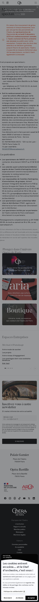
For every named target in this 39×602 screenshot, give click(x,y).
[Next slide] (35, 368)
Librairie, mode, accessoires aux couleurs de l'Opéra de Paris (19, 319)
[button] (5, 368)
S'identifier (19, 14)
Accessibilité (19, 547)
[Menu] (35, 2)
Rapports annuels (19, 527)
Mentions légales (19, 535)
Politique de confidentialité (13, 591)
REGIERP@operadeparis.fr (13, 149)
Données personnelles (19, 544)
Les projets (6, 352)
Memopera (19, 532)
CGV (19, 550)
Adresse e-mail (8, 417)
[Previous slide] (30, 368)
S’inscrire (19, 441)
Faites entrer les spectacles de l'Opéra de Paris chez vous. (19, 269)
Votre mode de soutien (11, 349)
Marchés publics (19, 529)
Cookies (19, 552)
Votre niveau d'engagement (13, 355)
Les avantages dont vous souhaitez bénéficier (16, 359)
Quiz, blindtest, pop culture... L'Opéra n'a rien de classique (19, 294)
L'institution (19, 524)
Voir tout (5, 363)
